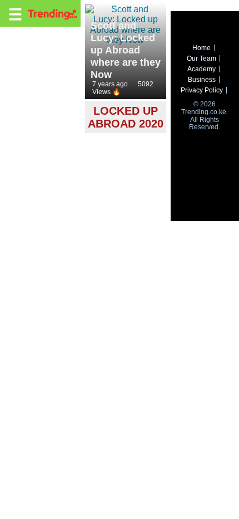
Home (201, 48)
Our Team (201, 58)
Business (202, 80)
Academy (201, 69)
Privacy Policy (202, 90)
